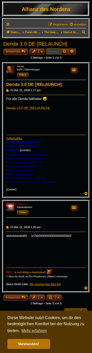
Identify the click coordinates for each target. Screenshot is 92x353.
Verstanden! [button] (28, 344)
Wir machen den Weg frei (45, 284)
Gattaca (22, 204)
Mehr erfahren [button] (34, 331)
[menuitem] (77, 24)
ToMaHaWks (14, 138)
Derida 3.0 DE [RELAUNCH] (35, 44)
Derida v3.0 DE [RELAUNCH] (28, 108)
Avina (20, 66)
